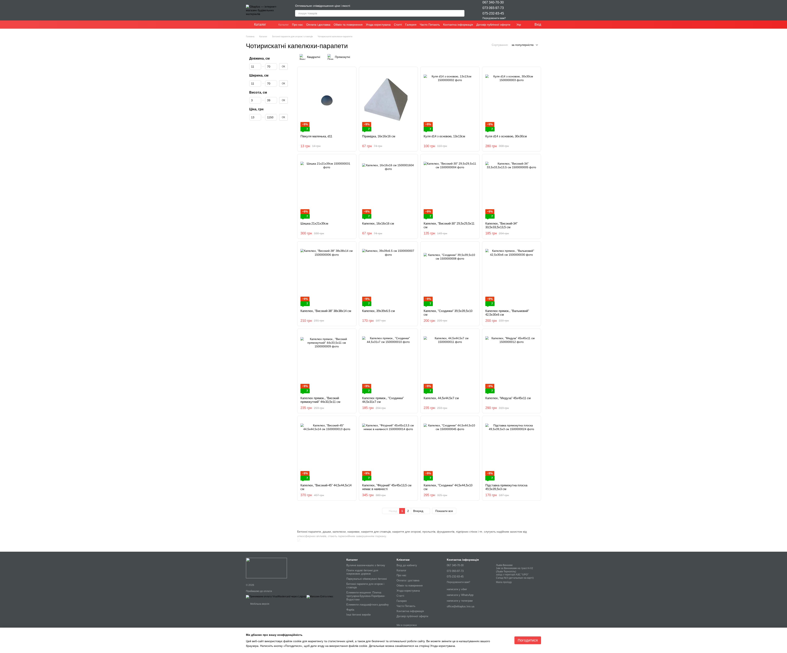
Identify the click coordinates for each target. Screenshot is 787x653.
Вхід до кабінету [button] (407, 565)
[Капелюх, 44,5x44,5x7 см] (450, 362)
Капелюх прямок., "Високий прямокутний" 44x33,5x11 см (320, 399)
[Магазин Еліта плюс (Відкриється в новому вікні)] (320, 596)
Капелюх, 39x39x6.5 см (378, 311)
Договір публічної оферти (493, 24)
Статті (398, 24)
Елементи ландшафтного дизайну (367, 604)
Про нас (297, 24)
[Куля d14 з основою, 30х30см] (511, 100)
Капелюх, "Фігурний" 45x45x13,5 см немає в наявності (386, 487)
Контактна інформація (458, 24)
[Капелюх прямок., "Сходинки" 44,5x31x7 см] (388, 362)
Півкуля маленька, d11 (316, 136)
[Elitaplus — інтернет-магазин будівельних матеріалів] (266, 568)
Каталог (283, 24)
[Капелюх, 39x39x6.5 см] (388, 275)
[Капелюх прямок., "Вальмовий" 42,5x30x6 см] (511, 275)
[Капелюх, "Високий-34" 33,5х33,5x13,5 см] (511, 188)
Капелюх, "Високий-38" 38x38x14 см (325, 311)
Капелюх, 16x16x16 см (378, 223)
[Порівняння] (527, 10)
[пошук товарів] (461, 13)
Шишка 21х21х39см (314, 223)
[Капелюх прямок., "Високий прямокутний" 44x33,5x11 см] (326, 362)
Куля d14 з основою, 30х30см (506, 136)
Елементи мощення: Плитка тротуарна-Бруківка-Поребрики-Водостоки (365, 596)
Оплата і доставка (318, 24)
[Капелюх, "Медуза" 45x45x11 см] (511, 362)
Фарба (350, 609)
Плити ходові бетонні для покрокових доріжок (362, 572)
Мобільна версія (259, 603)
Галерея (410, 24)
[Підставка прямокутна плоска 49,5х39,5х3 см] (511, 449)
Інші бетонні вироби (358, 614)
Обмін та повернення (348, 24)
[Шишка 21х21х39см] (326, 188)
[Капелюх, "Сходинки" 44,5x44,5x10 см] (450, 449)
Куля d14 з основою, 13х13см (444, 136)
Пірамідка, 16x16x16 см (378, 136)
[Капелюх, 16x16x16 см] (388, 188)
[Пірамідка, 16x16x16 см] (388, 100)
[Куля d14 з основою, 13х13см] (450, 100)
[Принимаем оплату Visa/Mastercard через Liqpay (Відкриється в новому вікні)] (276, 596)
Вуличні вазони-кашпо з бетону (365, 565)
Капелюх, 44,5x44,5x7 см (441, 398)
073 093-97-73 (493, 8)
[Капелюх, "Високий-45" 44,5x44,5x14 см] (326, 449)
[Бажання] (516, 10)
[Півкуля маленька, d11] (326, 100)
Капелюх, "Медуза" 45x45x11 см (508, 398)
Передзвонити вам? (494, 18)
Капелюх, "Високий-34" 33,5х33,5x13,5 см (501, 225)
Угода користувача (378, 24)
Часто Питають (430, 24)
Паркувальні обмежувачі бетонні (366, 578)
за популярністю (523, 44)
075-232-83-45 (493, 13)
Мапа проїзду (504, 582)
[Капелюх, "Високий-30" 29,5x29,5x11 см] (450, 188)
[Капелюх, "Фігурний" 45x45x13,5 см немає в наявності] (388, 449)
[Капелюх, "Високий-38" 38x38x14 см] (326, 275)
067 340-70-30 (493, 2)
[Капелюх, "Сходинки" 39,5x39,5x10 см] (450, 275)
